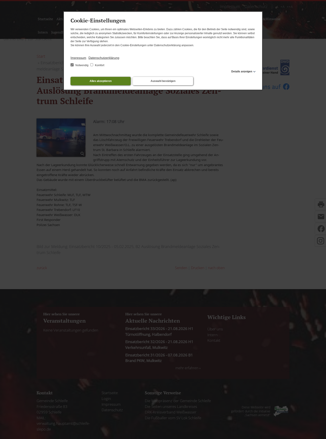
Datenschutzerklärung (103, 58)
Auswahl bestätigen (163, 81)
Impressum (78, 58)
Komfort (99, 65)
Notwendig (82, 65)
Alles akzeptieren (101, 81)
